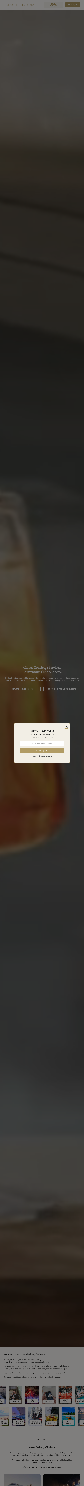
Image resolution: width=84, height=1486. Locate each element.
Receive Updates (42, 750)
